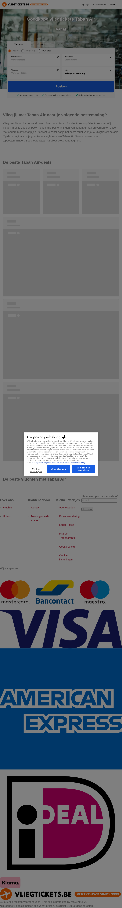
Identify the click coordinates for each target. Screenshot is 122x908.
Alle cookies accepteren (83, 469)
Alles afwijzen (58, 468)
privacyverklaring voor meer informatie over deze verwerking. (58, 462)
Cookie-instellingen (36, 470)
